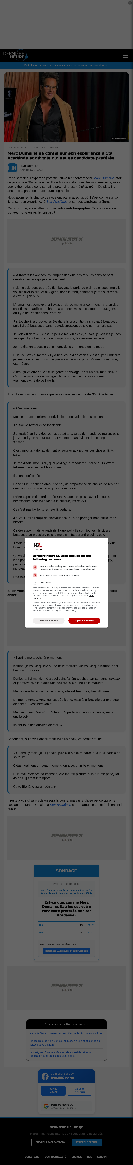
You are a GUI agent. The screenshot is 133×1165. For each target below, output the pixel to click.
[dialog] (66, 583)
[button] (66, 582)
